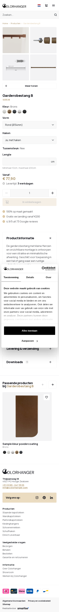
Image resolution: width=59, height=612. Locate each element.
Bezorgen (8, 546)
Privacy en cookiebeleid (39, 601)
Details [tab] (30, 277)
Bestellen (7, 553)
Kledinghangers (11, 523)
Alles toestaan (29, 330)
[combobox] (29, 125)
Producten (15, 23)
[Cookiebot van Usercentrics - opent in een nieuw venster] (42, 269)
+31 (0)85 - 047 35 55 (13, 485)
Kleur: (10, 106)
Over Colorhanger (12, 568)
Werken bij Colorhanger (15, 575)
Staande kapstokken (13, 512)
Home (5, 23)
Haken (6, 133)
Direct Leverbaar (11, 534)
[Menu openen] (53, 5)
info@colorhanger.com (15, 487)
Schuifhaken (9, 531)
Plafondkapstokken (13, 519)
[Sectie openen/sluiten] (50, 238)
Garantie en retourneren (15, 557)
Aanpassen (28, 340)
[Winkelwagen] (46, 5)
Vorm (6, 118)
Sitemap (6, 604)
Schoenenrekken (11, 527)
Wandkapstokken (12, 516)
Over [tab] (48, 277)
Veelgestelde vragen (14, 542)
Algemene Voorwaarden (14, 601)
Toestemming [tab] (11, 277)
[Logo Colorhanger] (14, 5)
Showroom (8, 572)
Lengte (7, 154)
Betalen (7, 549)
